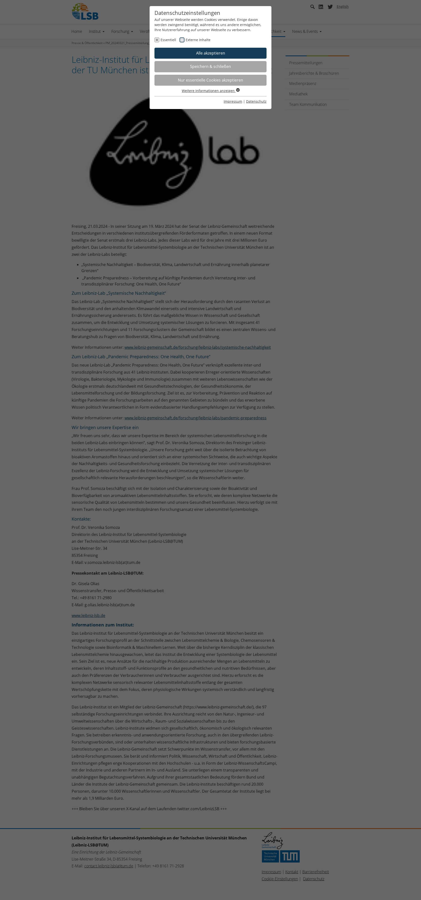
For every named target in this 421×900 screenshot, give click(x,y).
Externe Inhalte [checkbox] (198, 39)
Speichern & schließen (210, 66)
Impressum (233, 101)
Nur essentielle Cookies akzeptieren (210, 80)
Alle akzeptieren (210, 53)
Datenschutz (256, 101)
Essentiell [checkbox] (168, 39)
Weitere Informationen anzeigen (209, 90)
